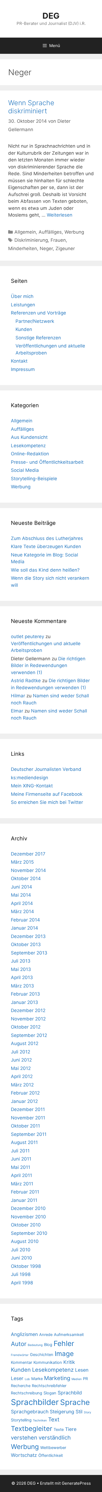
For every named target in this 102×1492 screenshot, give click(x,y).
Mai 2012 (21, 1068)
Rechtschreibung (26, 1393)
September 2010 (29, 1233)
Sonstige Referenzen (38, 337)
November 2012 (28, 1019)
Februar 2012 (25, 1093)
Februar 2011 (25, 1192)
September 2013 (29, 953)
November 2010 (28, 1216)
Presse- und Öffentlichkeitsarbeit (47, 462)
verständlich (55, 1437)
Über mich (22, 296)
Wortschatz (24, 1455)
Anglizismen (24, 1334)
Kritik (69, 1362)
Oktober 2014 (26, 878)
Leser (17, 1378)
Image (64, 1354)
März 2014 (22, 911)
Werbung (74, 232)
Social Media (25, 470)
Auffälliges (50, 232)
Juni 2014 (21, 887)
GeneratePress (76, 1483)
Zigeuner (65, 248)
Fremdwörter (20, 1355)
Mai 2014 (21, 895)
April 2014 (22, 903)
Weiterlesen (59, 215)
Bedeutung (35, 1345)
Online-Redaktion (30, 453)
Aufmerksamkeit (69, 1334)
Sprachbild (70, 1392)
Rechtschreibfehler (49, 1385)
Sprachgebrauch (29, 1411)
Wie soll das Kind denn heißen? (45, 570)
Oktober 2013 (26, 944)
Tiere (70, 1429)
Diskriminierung (31, 240)
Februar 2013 (25, 994)
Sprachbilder (35, 1402)
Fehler (64, 1343)
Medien (77, 1379)
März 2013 (22, 986)
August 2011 (24, 1142)
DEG (51, 16)
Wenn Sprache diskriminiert (31, 107)
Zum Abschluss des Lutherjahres (47, 538)
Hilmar (18, 695)
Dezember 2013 (28, 936)
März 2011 (22, 1183)
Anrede (45, 1334)
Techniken (40, 1420)
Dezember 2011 (28, 1109)
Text (53, 1419)
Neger (46, 248)
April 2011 (21, 1175)
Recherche (20, 1385)
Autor (18, 1343)
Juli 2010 (20, 1249)
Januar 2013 (24, 1002)
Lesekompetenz (28, 445)
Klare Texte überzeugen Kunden (46, 546)
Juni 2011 (21, 1159)
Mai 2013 (21, 969)
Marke (37, 1378)
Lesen (81, 1370)
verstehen (24, 1437)
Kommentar (21, 1362)
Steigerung (62, 1411)
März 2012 (22, 1084)
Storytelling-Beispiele (34, 478)
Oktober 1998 (26, 1266)
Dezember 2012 (28, 1010)
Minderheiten (22, 248)
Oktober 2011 (25, 1126)
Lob (27, 1379)
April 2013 (22, 977)
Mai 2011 (20, 1167)
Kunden (24, 329)
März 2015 (22, 862)
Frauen (58, 240)
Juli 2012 (20, 1052)
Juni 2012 (21, 1060)
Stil (79, 1411)
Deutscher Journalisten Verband (46, 769)
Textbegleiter (31, 1428)
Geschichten (41, 1354)
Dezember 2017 (28, 854)
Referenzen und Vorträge (38, 313)
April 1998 (22, 1282)
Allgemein (25, 232)
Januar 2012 (24, 1101)
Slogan (50, 1393)
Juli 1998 (20, 1274)
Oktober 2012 (26, 1027)
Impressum (23, 369)
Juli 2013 (20, 961)
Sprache (75, 1402)
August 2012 (24, 1043)
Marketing (57, 1378)
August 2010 (25, 1241)
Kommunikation (47, 1362)
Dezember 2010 (28, 1208)
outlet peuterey (27, 636)
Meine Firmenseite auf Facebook (46, 794)
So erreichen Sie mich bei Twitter (47, 802)
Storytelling (21, 1420)
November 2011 (28, 1117)
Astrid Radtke (26, 680)
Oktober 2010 (26, 1225)
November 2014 (28, 870)
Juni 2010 (21, 1258)
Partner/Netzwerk (35, 321)
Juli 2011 (20, 1150)
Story (87, 1412)
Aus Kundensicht (29, 437)
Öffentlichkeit (50, 1455)
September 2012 (29, 1035)
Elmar (17, 711)
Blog (48, 1344)
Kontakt (19, 361)
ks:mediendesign (29, 777)
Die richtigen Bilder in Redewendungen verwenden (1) (48, 665)
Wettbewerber (53, 1447)
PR (85, 1378)
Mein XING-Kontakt (32, 785)
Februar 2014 (25, 920)
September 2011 (29, 1134)
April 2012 (22, 1076)
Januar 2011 (24, 1200)
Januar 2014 (24, 928)
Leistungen (23, 304)
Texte (59, 1429)
